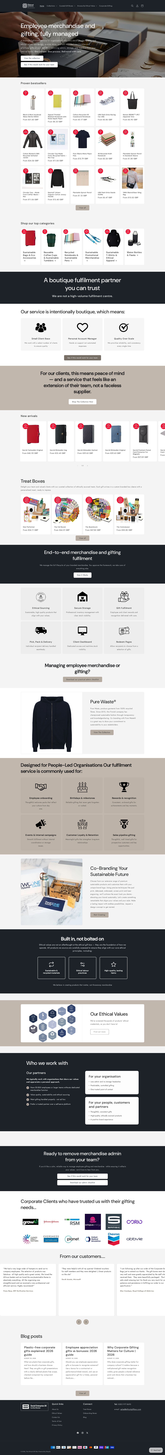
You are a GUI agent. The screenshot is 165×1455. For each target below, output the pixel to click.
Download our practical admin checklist (82, 679)
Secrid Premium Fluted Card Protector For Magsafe (142, 452)
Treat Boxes (87, 1409)
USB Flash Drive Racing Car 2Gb (107, 116)
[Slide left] (77, 465)
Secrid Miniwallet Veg (58, 450)
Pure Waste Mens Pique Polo (82, 155)
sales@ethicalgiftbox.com (130, 1409)
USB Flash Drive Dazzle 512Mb (106, 194)
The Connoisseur (123, 527)
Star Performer (29, 527)
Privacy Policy (57, 1425)
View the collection (32, 58)
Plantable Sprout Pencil (82, 193)
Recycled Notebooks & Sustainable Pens (71, 256)
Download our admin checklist (82, 1182)
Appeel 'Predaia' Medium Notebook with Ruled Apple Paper (57, 117)
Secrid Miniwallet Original (115, 450)
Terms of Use (56, 1421)
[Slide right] (87, 465)
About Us (55, 1409)
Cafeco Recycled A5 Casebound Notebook (81, 116)
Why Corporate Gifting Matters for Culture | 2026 (123, 1351)
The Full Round (60, 527)
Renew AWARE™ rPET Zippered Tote (131, 116)
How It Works (82, 575)
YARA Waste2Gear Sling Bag (132, 194)
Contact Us (56, 1417)
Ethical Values (57, 1413)
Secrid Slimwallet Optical (88, 450)
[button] (51, 5)
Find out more (100, 1032)
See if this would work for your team (39, 64)
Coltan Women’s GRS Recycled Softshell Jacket (31, 156)
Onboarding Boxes (90, 1413)
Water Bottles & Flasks (134, 253)
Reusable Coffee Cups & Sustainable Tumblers (51, 256)
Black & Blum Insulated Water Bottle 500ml (32, 116)
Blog (84, 1417)
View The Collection (102, 732)
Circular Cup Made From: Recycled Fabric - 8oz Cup (57, 156)
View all (82, 207)
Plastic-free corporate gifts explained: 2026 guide (39, 1351)
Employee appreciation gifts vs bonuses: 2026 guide (82, 1351)
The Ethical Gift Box (32, 1451)
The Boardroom (91, 527)
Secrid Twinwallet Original (32, 450)
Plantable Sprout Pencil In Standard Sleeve (132, 155)
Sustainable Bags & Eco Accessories (29, 255)
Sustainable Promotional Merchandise (92, 255)
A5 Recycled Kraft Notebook (105, 155)
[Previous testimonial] (79, 1322)
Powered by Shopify (45, 1451)
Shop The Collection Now (82, 402)
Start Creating (99, 914)
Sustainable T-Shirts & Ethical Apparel (112, 256)
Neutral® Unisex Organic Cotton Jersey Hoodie (57, 195)
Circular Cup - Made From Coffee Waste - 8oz (31, 195)
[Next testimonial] (86, 1322)
